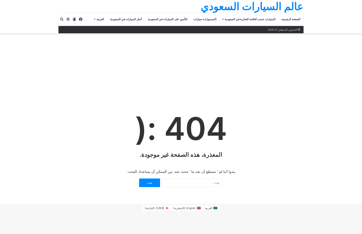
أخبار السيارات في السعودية (126, 19)
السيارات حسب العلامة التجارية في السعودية (250, 19)
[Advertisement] (181, 64)
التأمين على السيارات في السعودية (167, 19)
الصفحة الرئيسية (291, 19)
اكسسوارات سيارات (205, 19)
